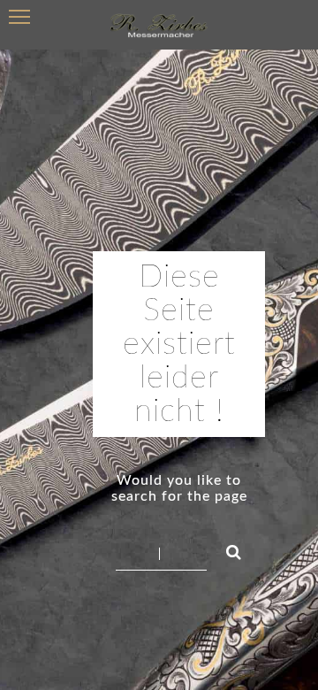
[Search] (226, 549)
